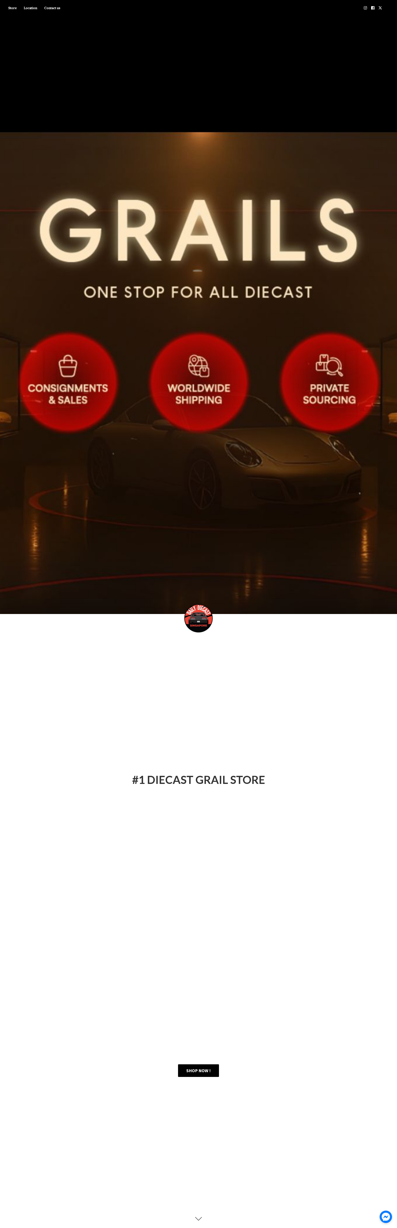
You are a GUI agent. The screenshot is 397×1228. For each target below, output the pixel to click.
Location (30, 8)
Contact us (52, 8)
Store (12, 8)
